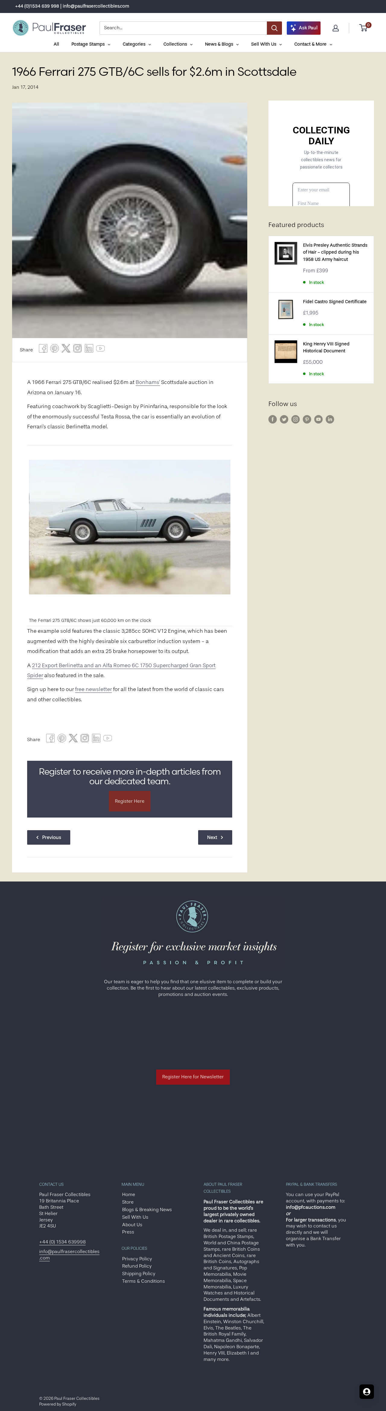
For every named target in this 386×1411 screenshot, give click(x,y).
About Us (132, 1224)
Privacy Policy (137, 1259)
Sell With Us (135, 1217)
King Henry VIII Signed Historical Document (326, 347)
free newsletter (93, 689)
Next (212, 837)
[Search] (274, 28)
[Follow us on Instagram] (295, 419)
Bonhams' (148, 382)
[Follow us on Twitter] (284, 419)
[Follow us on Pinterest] (307, 419)
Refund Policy (137, 1266)
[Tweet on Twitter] (66, 350)
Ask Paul (308, 27)
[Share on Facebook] (43, 350)
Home (128, 1194)
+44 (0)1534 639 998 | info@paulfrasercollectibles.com (72, 6)
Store (128, 1202)
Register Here (129, 801)
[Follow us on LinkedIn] (330, 419)
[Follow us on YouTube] (318, 419)
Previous (51, 837)
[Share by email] (77, 350)
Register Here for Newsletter (193, 1077)
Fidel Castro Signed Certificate (335, 301)
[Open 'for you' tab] (366, 1391)
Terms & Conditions (143, 1281)
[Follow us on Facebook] (272, 419)
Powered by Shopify (57, 1404)
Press (128, 1232)
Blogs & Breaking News (147, 1209)
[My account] (336, 28)
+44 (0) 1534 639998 (62, 1242)
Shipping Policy (138, 1273)
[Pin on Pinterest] (54, 350)
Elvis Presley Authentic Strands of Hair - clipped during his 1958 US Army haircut (335, 252)
